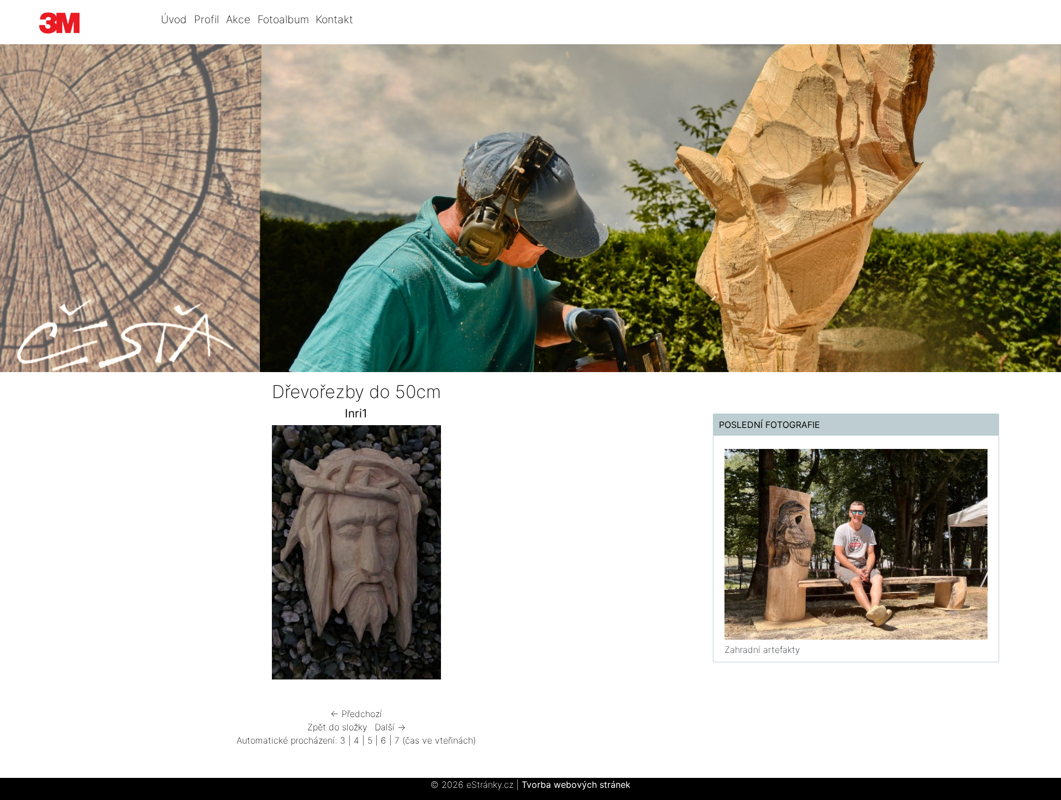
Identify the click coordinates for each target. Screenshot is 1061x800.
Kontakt (334, 19)
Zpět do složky (337, 727)
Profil (206, 19)
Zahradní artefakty (762, 649)
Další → (390, 727)
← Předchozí (356, 713)
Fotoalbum (283, 19)
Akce (238, 19)
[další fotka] (653, 555)
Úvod (174, 19)
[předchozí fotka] (59, 555)
